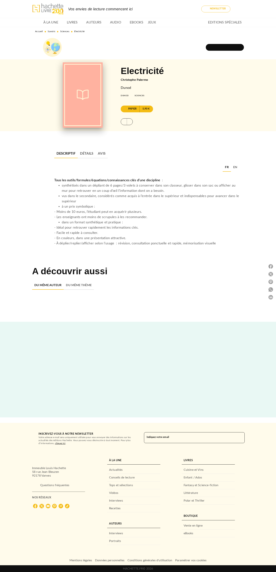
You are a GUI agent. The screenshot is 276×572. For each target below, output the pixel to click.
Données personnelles (109, 560)
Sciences (64, 31)
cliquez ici (60, 443)
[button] (215, 9)
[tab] (36, 22)
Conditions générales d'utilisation (149, 560)
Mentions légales (80, 560)
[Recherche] (239, 9)
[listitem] (35, 506)
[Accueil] (48, 9)
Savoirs (51, 31)
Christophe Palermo (134, 79)
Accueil (39, 31)
